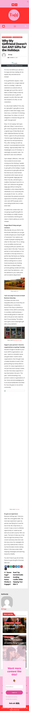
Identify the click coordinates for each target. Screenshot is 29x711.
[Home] (3, 26)
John (17, 291)
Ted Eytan (17, 509)
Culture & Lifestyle (6, 37)
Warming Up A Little (17, 340)
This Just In (17, 622)
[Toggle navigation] (15, 26)
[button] (28, 1)
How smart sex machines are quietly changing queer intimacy (14, 643)
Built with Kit (14, 703)
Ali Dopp (10, 54)
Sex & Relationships (17, 37)
